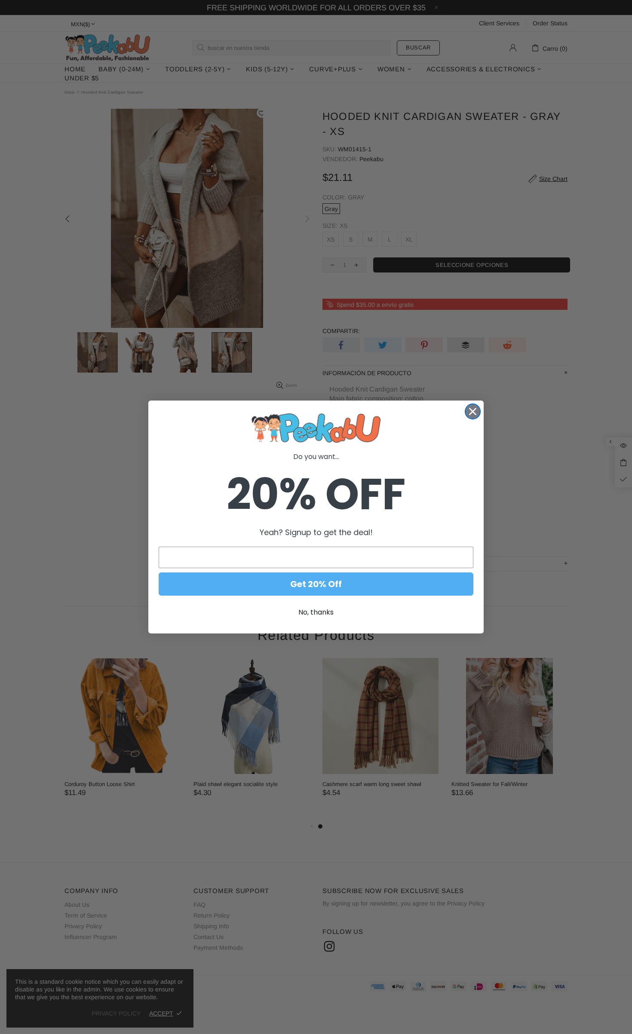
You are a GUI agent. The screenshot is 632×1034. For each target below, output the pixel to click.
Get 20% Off (316, 584)
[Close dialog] (472, 411)
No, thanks (316, 612)
